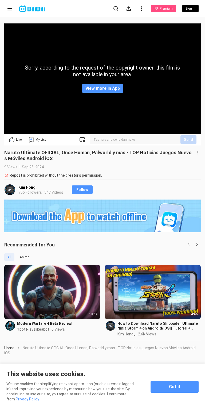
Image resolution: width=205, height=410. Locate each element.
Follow (82, 190)
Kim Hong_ (27, 187)
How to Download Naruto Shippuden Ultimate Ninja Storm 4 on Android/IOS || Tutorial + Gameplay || (157, 326)
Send (188, 139)
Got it (174, 386)
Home (9, 348)
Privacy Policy (27, 399)
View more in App (102, 88)
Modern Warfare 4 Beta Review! (44, 323)
